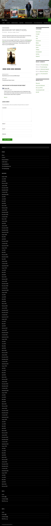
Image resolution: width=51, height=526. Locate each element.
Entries (4, 496)
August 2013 (4, 419)
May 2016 (4, 345)
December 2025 (5, 187)
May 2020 (4, 259)
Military (37, 42)
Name (3, 123)
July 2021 (4, 250)
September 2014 (5, 390)
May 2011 (4, 479)
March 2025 (4, 205)
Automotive (38, 31)
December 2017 (5, 310)
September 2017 (5, 316)
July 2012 (4, 448)
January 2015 (4, 381)
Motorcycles (38, 45)
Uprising (37, 54)
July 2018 (4, 294)
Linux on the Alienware (40, 85)
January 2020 (4, 261)
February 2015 (4, 379)
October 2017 (4, 314)
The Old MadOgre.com (6, 166)
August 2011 (4, 472)
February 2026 (4, 183)
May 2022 (4, 236)
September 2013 (5, 417)
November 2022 (5, 230)
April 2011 (4, 481)
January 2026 (4, 185)
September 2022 (5, 232)
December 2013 (5, 410)
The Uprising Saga (44, 64)
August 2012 (4, 446)
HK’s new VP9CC (39, 87)
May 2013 (4, 426)
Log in (3, 494)
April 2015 (4, 374)
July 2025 (4, 196)
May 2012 (4, 452)
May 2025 (4, 201)
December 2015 (5, 357)
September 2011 (5, 470)
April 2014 (4, 401)
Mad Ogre (4, 20)
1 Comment (17, 32)
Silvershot (38, 83)
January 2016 (4, 354)
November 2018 (5, 285)
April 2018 (4, 301)
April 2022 (4, 239)
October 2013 (4, 414)
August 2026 (4, 176)
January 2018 (4, 308)
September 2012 (5, 443)
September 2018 (5, 290)
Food (37, 36)
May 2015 (4, 372)
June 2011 (4, 477)
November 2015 (5, 359)
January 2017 (4, 330)
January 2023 (4, 225)
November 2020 (5, 256)
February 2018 (4, 305)
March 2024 (4, 218)
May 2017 (4, 323)
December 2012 (5, 437)
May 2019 (4, 272)
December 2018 (5, 283)
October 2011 (4, 468)
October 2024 (4, 216)
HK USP (37, 92)
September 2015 (5, 363)
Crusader (37, 34)
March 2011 (4, 484)
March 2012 (4, 457)
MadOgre (11, 32)
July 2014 (4, 394)
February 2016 (4, 352)
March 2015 (4, 377)
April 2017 (4, 325)
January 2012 (4, 461)
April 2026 (4, 181)
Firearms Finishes (5, 159)
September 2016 (5, 337)
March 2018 (4, 303)
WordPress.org (5, 501)
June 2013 (4, 423)
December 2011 (5, 463)
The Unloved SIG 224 (40, 89)
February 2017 (4, 328)
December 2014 (5, 383)
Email (3, 128)
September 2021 (5, 245)
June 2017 (4, 321)
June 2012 (4, 450)
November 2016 (5, 332)
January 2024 (4, 221)
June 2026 (4, 178)
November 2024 (5, 214)
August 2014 (4, 392)
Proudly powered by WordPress (7, 524)
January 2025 (4, 210)
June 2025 (4, 198)
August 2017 (4, 319)
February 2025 (4, 207)
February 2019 (4, 279)
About (3, 155)
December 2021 (5, 241)
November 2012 (5, 439)
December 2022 (5, 227)
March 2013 (4, 430)
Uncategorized (5, 27)
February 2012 (4, 459)
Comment (4, 107)
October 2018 (4, 288)
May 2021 (4, 252)
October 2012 (4, 441)
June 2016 (4, 343)
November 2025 (5, 190)
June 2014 (4, 397)
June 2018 (4, 296)
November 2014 (5, 386)
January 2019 (4, 281)
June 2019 (4, 270)
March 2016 (4, 350)
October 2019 (4, 263)
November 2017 (5, 312)
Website (4, 134)
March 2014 (4, 403)
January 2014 (4, 408)
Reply (6, 97)
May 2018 (4, 299)
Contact (3, 157)
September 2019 (5, 265)
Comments (5, 498)
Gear (37, 38)
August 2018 (4, 292)
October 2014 (4, 388)
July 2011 (4, 475)
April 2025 (4, 203)
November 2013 (5, 412)
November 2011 (5, 466)
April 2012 (4, 455)
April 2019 (4, 274)
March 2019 (4, 276)
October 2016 (4, 334)
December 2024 (5, 212)
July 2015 (4, 368)
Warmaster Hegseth (45, 69)
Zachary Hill (6, 88)
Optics (37, 47)
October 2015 (4, 361)
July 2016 (4, 341)
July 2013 (4, 421)
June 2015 (4, 370)
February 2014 (4, 406)
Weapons (38, 56)
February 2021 (4, 254)
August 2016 (4, 339)
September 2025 (5, 194)
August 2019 (4, 267)
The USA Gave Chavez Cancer (8, 79)
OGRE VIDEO (4, 161)
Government (38, 40)
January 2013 (4, 435)
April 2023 (4, 223)
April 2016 (4, 348)
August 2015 (4, 365)
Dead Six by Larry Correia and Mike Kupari (11, 75)
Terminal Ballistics (5, 164)
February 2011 (4, 486)
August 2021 (4, 247)
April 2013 (4, 428)
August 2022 (4, 234)
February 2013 (4, 432)
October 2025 (4, 192)
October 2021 (4, 243)
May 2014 (4, 399)
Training (37, 49)
